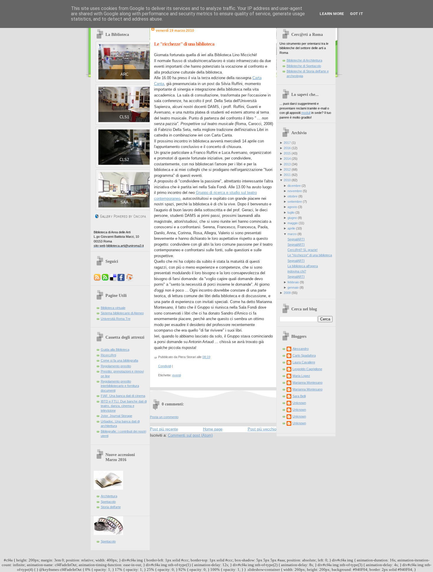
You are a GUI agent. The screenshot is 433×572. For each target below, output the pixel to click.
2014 (287, 158)
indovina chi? (296, 271)
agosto (292, 207)
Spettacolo (108, 501)
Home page (212, 429)
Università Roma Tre (115, 318)
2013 (287, 164)
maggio (292, 223)
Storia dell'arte (111, 507)
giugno (292, 218)
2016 (287, 148)
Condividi (164, 366)
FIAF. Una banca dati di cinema (123, 396)
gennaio (293, 287)
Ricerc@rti (108, 355)
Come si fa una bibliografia (119, 360)
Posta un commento (164, 417)
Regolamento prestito (116, 366)
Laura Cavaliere (303, 362)
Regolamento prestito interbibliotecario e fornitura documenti (120, 386)
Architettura (109, 496)
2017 (287, 142)
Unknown (299, 403)
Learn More (332, 13)
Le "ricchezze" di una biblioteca (184, 44)
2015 (287, 153)
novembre (294, 191)
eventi (176, 375)
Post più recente (164, 429)
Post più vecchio (262, 429)
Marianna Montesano (307, 382)
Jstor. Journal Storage (116, 416)
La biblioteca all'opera (302, 266)
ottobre (292, 196)
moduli (305, 112)
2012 (287, 169)
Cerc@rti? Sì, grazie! (302, 250)
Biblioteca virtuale (113, 308)
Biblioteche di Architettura (304, 60)
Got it (356, 13)
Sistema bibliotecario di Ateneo (122, 313)
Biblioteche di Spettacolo (304, 66)
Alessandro (300, 348)
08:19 (206, 357)
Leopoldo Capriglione (307, 369)
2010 (287, 180)
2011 (287, 175)
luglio (291, 212)
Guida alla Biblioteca (115, 349)
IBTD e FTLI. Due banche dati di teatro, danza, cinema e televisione (124, 406)
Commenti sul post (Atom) (190, 435)
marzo (292, 234)
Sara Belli (299, 396)
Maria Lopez (301, 376)
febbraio (293, 282)
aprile (291, 228)
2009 (287, 293)
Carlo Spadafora (304, 355)
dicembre (294, 185)
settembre (294, 201)
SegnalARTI (296, 239)
